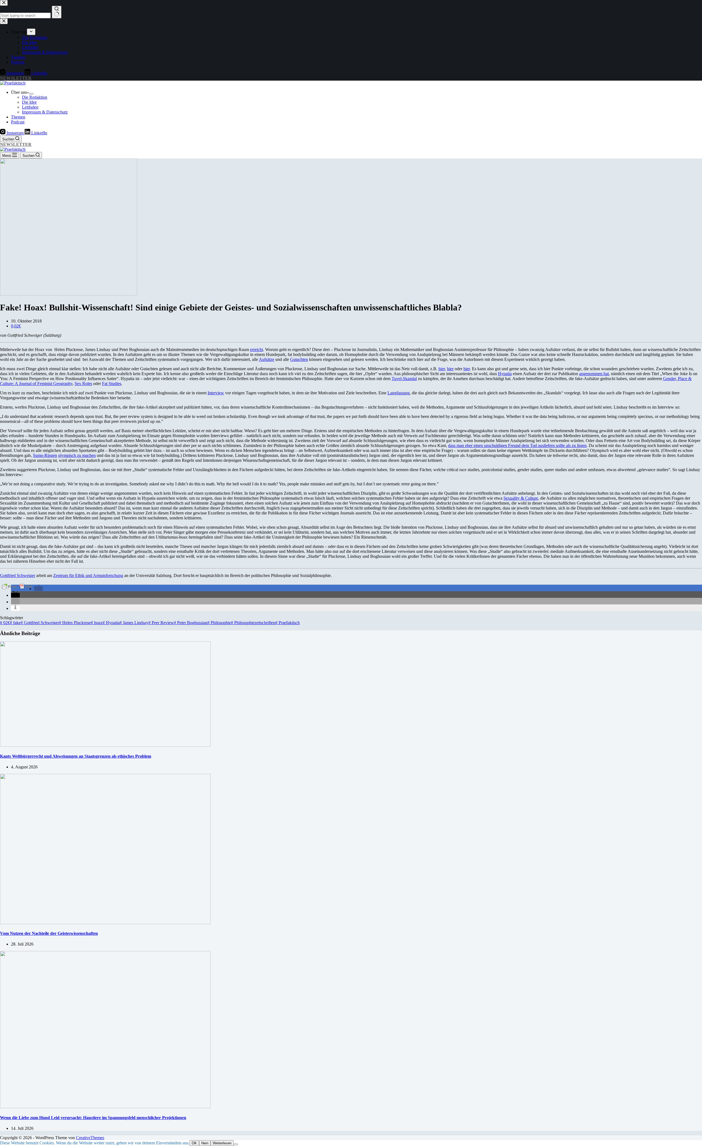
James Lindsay (134, 622)
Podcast (17, 122)
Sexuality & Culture (520, 498)
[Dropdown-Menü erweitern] (31, 94)
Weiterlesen (222, 1143)
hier (441, 368)
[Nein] (236, 1144)
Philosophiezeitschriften (253, 622)
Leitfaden (30, 107)
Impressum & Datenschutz (45, 112)
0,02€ (16, 326)
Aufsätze (266, 359)
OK (194, 1143)
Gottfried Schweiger (17, 575)
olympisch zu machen (77, 455)
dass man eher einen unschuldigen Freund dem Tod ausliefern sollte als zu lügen (517, 445)
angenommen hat (594, 373)
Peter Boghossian (190, 622)
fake (15, 622)
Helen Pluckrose (75, 622)
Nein (204, 1143)
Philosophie (219, 622)
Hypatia (505, 373)
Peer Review (161, 622)
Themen (18, 117)
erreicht (256, 349)
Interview (216, 393)
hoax (97, 622)
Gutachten (299, 359)
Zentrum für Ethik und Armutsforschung (88, 575)
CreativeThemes (90, 1137)
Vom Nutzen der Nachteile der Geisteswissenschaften (49, 933)
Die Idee (29, 102)
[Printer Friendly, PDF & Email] (17, 586)
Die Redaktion (34, 97)
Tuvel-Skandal (404, 378)
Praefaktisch (287, 622)
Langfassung (398, 393)
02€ (5, 622)
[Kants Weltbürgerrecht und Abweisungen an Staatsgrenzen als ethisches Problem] (105, 745)
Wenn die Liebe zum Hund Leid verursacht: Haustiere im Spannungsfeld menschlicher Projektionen (93, 1117)
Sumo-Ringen (45, 455)
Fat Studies (111, 383)
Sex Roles (83, 383)
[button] (38, 588)
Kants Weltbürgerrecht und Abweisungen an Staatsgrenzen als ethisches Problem (75, 756)
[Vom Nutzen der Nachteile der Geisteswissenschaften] (105, 922)
